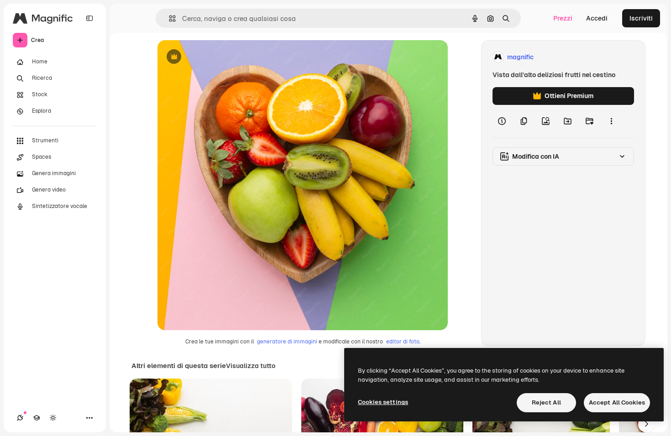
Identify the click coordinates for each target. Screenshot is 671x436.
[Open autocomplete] (168, 18)
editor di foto (402, 341)
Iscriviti (641, 18)
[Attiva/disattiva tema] (53, 417)
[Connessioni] (20, 417)
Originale (217, 57)
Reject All (546, 402)
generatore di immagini (287, 341)
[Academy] (36, 417)
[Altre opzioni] (611, 121)
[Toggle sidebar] (89, 18)
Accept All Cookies (617, 402)
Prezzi (562, 18)
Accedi (597, 18)
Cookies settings (383, 402)
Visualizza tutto (250, 366)
